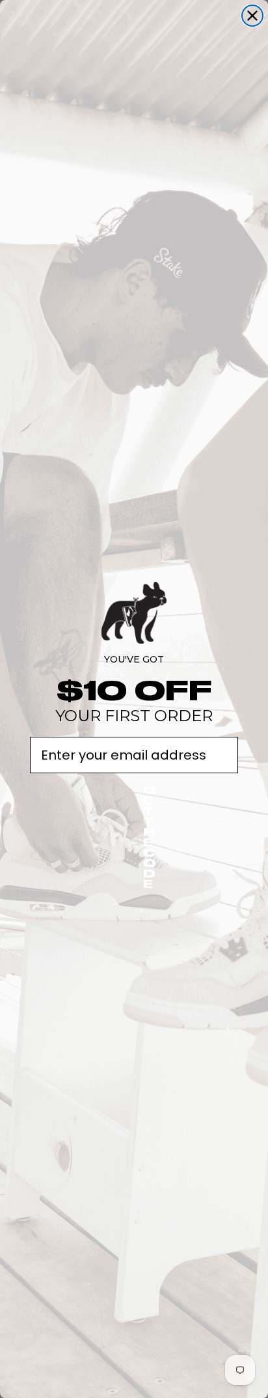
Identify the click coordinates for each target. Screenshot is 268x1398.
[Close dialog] (252, 15)
